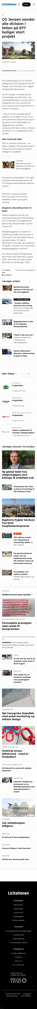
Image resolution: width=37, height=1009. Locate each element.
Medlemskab (18, 909)
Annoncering (18, 913)
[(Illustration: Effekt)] (18, 50)
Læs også (19, 161)
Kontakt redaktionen (18, 953)
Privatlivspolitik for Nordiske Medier (18, 931)
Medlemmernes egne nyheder (16, 595)
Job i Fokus (8, 373)
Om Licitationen (18, 965)
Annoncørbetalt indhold (18, 943)
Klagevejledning (18, 939)
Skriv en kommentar (26, 270)
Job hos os (18, 961)
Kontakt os (18, 957)
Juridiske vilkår (18, 935)
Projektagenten (18, 916)
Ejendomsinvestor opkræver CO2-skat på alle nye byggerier (25, 166)
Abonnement (18, 905)
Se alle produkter (18, 920)
